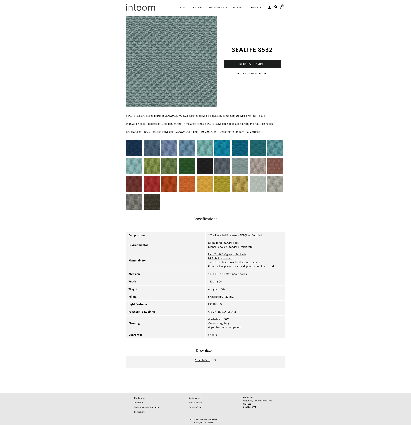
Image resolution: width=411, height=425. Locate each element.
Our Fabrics (139, 397)
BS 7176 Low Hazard (220, 258)
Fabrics (184, 7)
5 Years (212, 335)
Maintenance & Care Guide (146, 407)
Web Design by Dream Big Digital (203, 419)
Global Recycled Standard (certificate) (230, 247)
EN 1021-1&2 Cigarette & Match (227, 254)
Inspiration (238, 7)
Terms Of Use (195, 407)
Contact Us (255, 7)
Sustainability (216, 7)
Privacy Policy (195, 402)
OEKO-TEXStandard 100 (223, 243)
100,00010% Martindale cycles (227, 274)
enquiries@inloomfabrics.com (257, 400)
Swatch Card (202, 360)
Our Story (198, 7)
